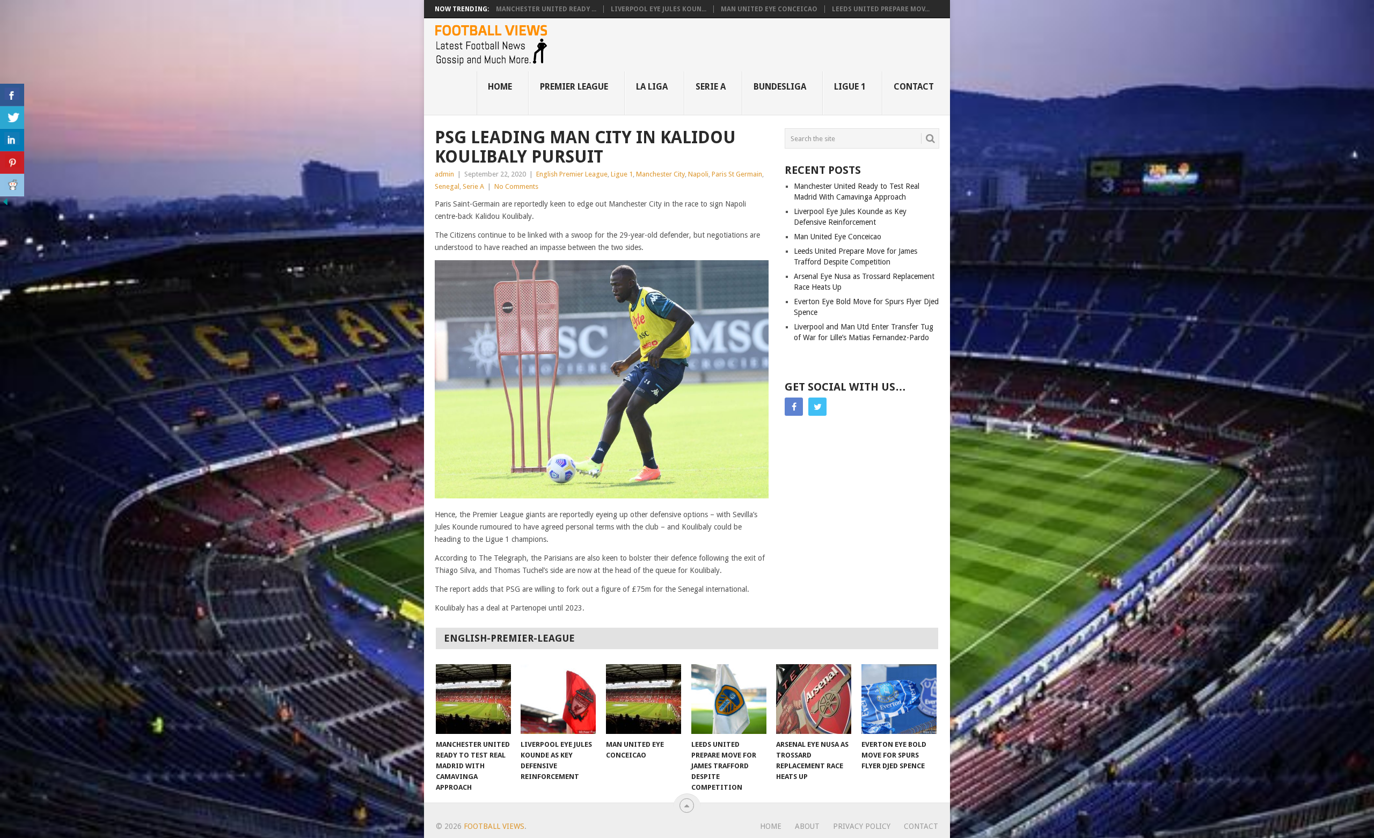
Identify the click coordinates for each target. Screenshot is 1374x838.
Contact (914, 87)
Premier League (574, 87)
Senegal (447, 186)
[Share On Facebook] (12, 95)
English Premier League (572, 174)
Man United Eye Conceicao (769, 9)
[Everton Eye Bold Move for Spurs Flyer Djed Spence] (899, 699)
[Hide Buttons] (5, 204)
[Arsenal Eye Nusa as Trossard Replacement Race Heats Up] (813, 699)
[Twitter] (817, 407)
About (807, 826)
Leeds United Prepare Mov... (881, 9)
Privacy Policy (861, 826)
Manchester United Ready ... (546, 9)
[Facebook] (794, 407)
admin (444, 174)
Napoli (698, 174)
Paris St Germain (737, 174)
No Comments (516, 186)
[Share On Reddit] (12, 185)
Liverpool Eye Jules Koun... (658, 9)
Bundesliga (780, 87)
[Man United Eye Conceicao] (643, 699)
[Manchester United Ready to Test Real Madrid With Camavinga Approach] (473, 699)
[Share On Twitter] (12, 117)
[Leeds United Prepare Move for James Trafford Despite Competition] (728, 699)
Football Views (494, 826)
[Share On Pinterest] (12, 162)
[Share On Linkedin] (12, 140)
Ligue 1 (850, 87)
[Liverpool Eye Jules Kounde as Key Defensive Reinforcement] (558, 699)
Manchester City (660, 174)
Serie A (711, 87)
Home (500, 87)
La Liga (652, 87)
